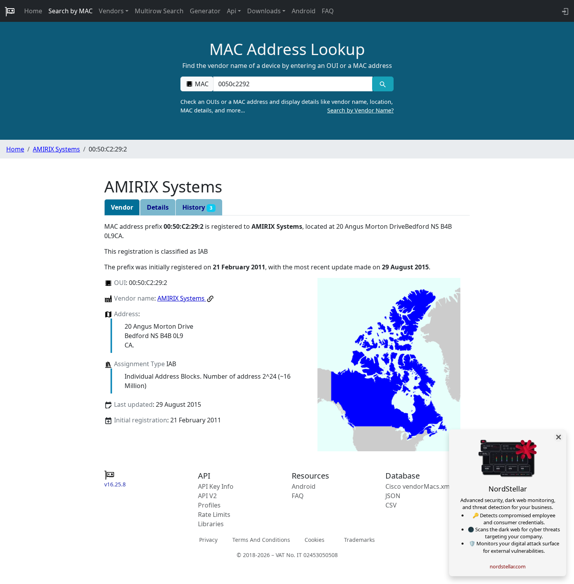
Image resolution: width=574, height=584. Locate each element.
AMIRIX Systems (56, 149)
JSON (392, 495)
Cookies (314, 539)
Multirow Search (159, 11)
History (197, 207)
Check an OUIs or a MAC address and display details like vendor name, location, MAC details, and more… (287, 106)
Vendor (122, 207)
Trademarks (359, 539)
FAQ (328, 11)
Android (304, 11)
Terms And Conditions (261, 539)
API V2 (207, 495)
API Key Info (216, 486)
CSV (391, 505)
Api (231, 11)
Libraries (211, 524)
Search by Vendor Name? (360, 110)
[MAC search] (383, 84)
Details (158, 207)
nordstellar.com (508, 566)
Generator (205, 11)
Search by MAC (70, 11)
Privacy (208, 539)
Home (33, 11)
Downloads (264, 11)
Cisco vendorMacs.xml (418, 486)
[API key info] (564, 11)
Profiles (209, 505)
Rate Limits (214, 514)
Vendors (111, 11)
